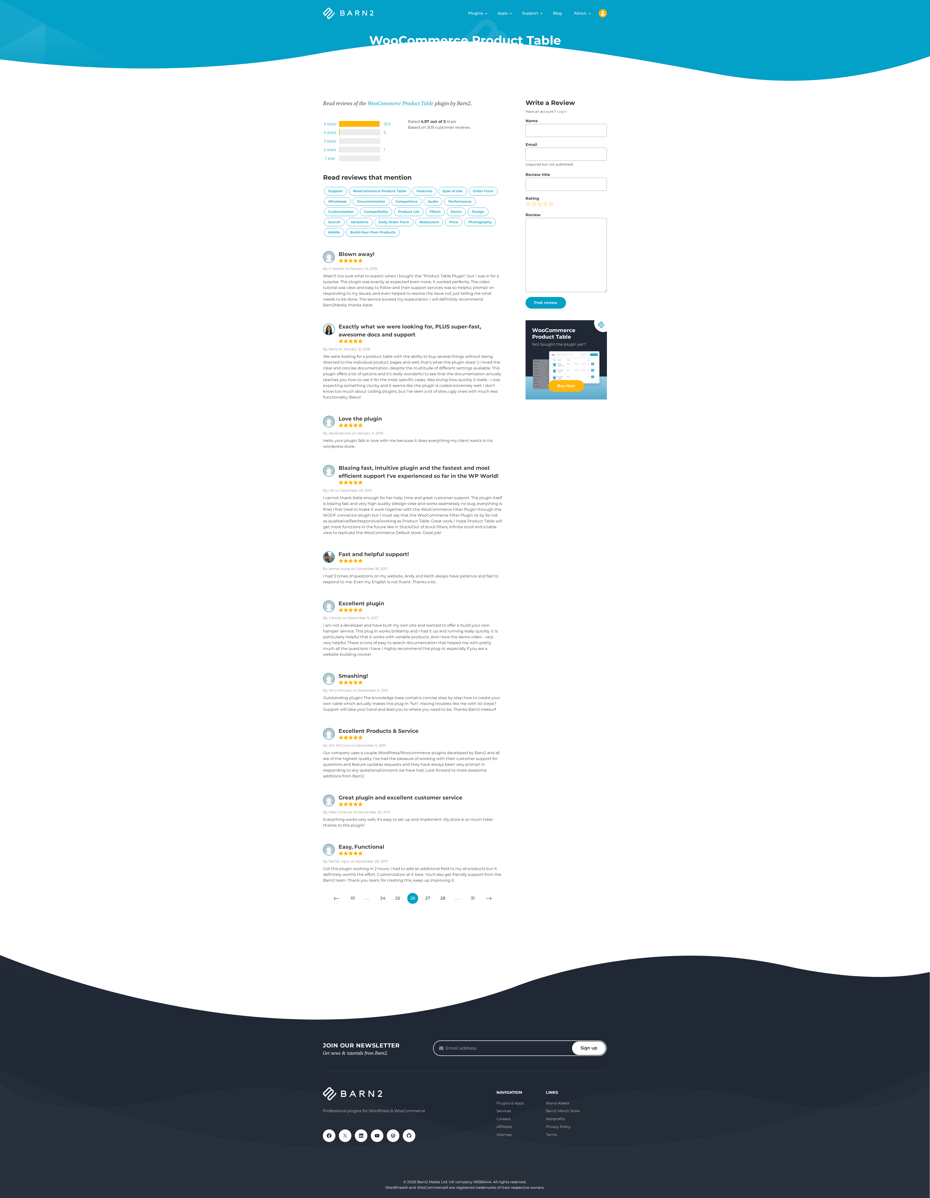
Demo (456, 211)
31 (473, 898)
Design (478, 211)
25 (397, 898)
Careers (503, 1119)
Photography (480, 222)
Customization (341, 211)
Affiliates (504, 1126)
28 (442, 898)
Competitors (406, 201)
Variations (359, 222)
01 (353, 898)
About (580, 13)
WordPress (393, 1135)
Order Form (483, 191)
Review (533, 215)
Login (561, 111)
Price (453, 222)
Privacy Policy (558, 1126)
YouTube (377, 1135)
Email (531, 144)
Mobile (334, 232)
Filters (435, 211)
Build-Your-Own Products (372, 232)
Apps (502, 13)
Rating (532, 198)
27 (427, 898)
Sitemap (504, 1134)
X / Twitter (345, 1135)
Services (503, 1111)
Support (530, 13)
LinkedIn (361, 1135)
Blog (557, 13)
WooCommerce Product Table (400, 103)
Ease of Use (452, 191)
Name (532, 121)
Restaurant (429, 222)
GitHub (409, 1135)
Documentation (371, 201)
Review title (538, 174)
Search (334, 222)
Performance (460, 201)
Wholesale (337, 201)
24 (382, 898)
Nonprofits (555, 1119)
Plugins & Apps (510, 1103)
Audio (433, 201)
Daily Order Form (394, 222)
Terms (551, 1134)
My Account (603, 13)
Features (424, 191)
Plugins (475, 13)
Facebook (329, 1135)
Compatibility (376, 211)
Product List (408, 211)
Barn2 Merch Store (563, 1111)
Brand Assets (557, 1103)
